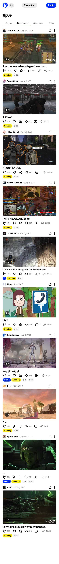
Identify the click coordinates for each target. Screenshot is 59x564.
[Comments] (21, 70)
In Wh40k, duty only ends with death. (24, 526)
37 (31, 481)
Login (51, 5)
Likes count (22, 23)
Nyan (9, 284)
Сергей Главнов (14, 183)
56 (16, 430)
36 (16, 176)
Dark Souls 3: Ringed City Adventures (24, 269)
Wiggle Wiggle (11, 371)
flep (9, 386)
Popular (8, 23)
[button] (4, 70)
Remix (6, 380)
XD (4, 421)
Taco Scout (12, 233)
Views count (38, 23)
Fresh (51, 23)
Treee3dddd (12, 81)
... (4, 472)
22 (16, 75)
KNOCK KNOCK (12, 167)
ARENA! (7, 117)
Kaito (9, 487)
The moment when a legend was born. (25, 66)
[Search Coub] (11, 5)
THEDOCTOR (13, 132)
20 (16, 227)
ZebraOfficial (13, 30)
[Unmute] (7, 59)
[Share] (50, 30)
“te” (5, 320)
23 (16, 126)
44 (16, 329)
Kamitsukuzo (13, 335)
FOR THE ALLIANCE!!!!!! (16, 218)
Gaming (7, 75)
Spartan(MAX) (13, 437)
